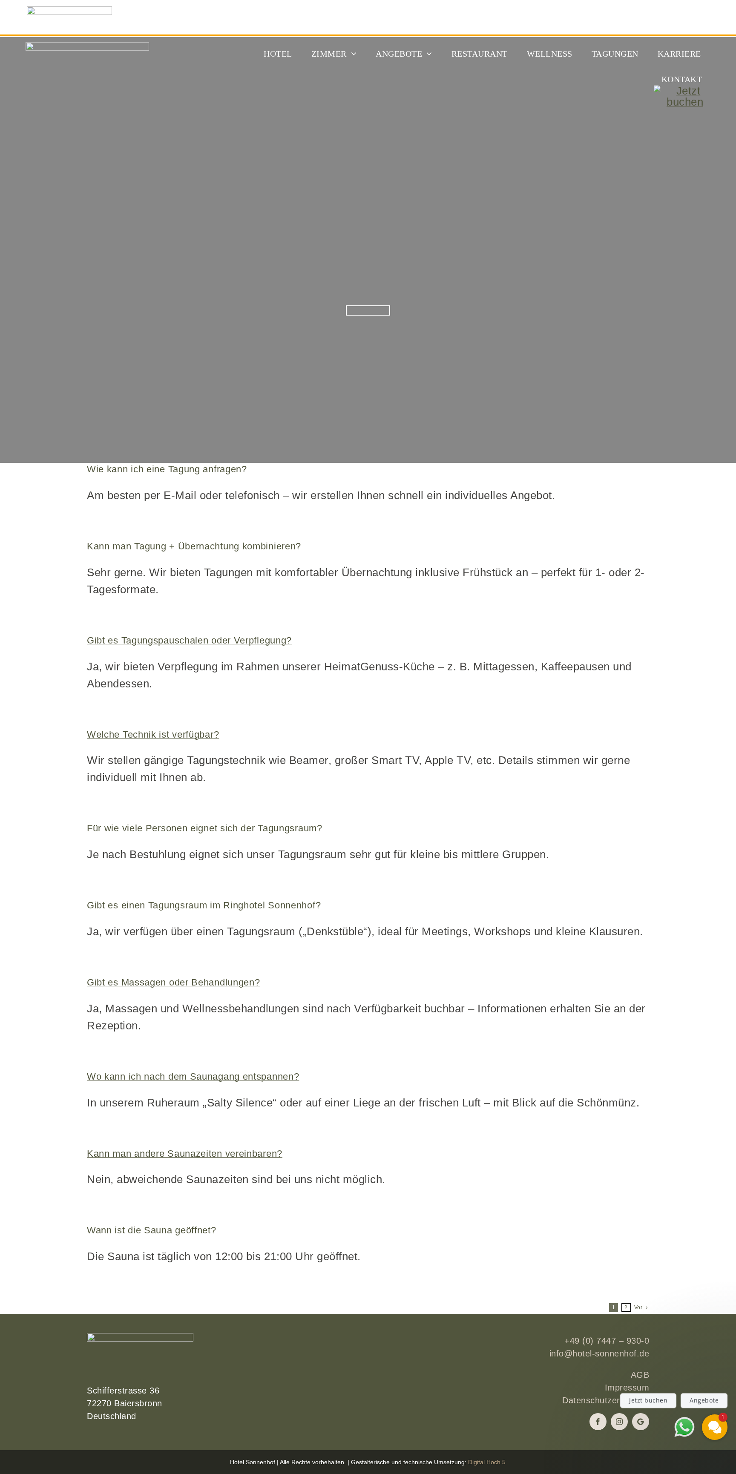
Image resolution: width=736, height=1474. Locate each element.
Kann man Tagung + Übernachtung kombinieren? (194, 546)
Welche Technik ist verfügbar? (153, 734)
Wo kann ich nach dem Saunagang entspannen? (193, 1076)
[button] (663, 1365)
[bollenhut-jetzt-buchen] (685, 90)
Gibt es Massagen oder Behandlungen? (173, 982)
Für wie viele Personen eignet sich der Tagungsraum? (204, 828)
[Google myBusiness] (640, 1421)
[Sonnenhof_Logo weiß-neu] (87, 47)
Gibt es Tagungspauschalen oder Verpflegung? (189, 640)
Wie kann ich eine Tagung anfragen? (167, 469)
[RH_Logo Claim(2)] (69, 12)
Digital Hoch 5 (487, 1462)
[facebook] (598, 1421)
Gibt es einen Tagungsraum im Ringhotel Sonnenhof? (204, 905)
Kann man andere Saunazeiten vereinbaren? (184, 1153)
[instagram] (619, 1421)
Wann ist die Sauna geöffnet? (151, 1230)
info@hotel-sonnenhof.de (599, 1353)
